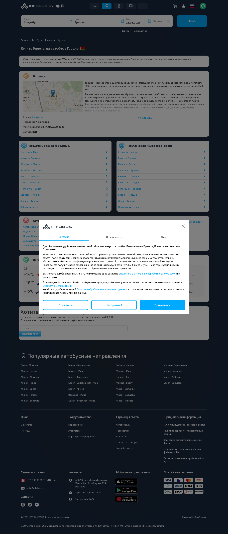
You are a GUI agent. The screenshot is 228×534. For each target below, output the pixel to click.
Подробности (114, 236)
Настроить (113, 304)
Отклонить (65, 304)
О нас (164, 236)
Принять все (162, 304)
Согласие (64, 236)
